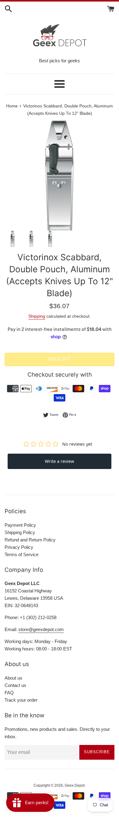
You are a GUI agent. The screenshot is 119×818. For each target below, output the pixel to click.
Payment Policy (20, 525)
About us (13, 677)
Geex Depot (75, 785)
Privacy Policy (19, 547)
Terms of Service (21, 554)
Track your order (21, 700)
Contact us (15, 685)
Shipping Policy (20, 532)
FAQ (9, 692)
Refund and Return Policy (30, 539)
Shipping (36, 316)
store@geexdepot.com (41, 629)
